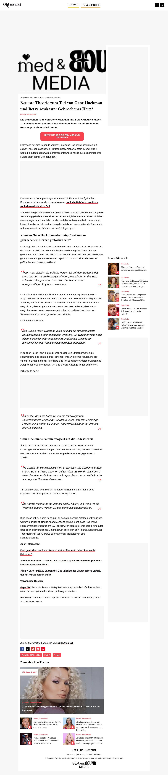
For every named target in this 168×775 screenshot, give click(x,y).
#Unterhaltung (31, 655)
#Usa (47, 655)
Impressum (70, 754)
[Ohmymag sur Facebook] (157, 5)
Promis (73, 5)
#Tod (57, 655)
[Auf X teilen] (28, 649)
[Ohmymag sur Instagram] (162, 5)
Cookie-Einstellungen (93, 754)
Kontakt (91, 750)
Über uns (77, 750)
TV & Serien (90, 5)
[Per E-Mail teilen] (38, 649)
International (31, 114)
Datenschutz (80, 754)
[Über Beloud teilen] (43, 649)
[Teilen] (33, 649)
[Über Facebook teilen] (22, 649)
